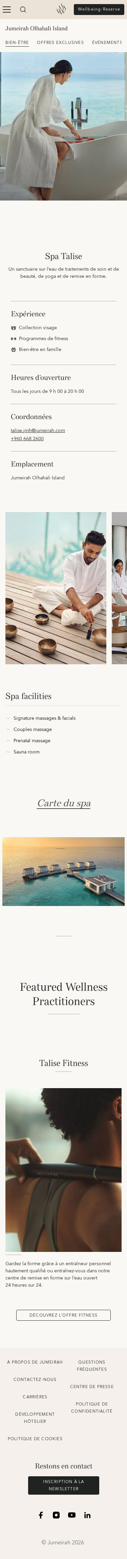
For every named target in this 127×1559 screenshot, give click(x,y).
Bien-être (17, 42)
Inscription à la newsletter (63, 1485)
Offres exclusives (60, 42)
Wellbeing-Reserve (99, 9)
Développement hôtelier (35, 1418)
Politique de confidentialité (91, 1408)
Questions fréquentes (92, 1366)
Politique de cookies (35, 1439)
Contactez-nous (35, 1379)
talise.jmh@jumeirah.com (38, 431)
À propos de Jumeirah (35, 1362)
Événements (107, 42)
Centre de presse (92, 1386)
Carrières (35, 1397)
